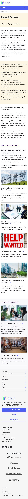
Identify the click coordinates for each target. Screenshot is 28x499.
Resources (4, 376)
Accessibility (4, 487)
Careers (4, 390)
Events (3, 384)
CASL (3, 490)
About (3, 382)
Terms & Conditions (6, 493)
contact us (14, 420)
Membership (5, 379)
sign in (14, 415)
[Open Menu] (26, 3)
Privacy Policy (5, 491)
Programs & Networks (7, 374)
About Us (3, 7)
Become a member (14, 409)
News (3, 387)
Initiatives (4, 371)
